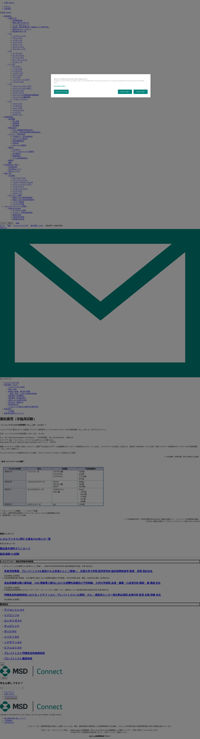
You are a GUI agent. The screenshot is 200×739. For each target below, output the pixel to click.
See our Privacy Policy (59, 86)
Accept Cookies (140, 91)
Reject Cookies (125, 91)
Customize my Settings (61, 91)
